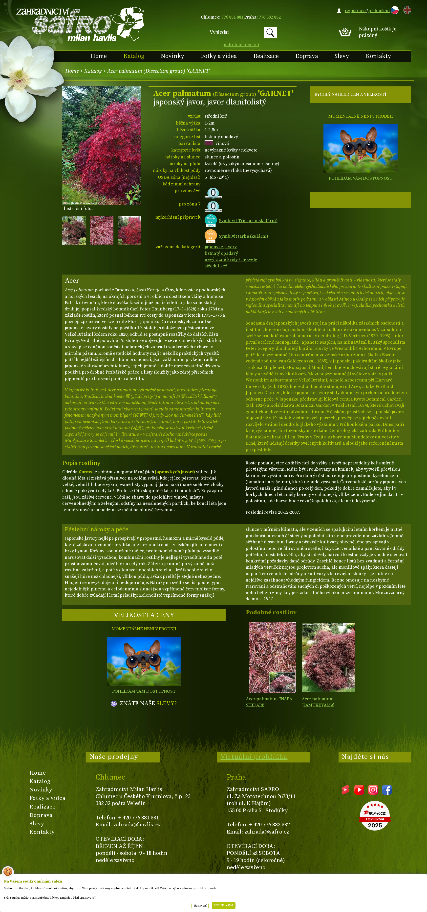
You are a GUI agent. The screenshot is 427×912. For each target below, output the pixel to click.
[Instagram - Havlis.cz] (373, 793)
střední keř (216, 266)
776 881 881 (232, 17)
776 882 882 (270, 17)
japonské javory (221, 247)
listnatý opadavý (221, 253)
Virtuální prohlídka (254, 757)
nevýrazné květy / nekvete (231, 259)
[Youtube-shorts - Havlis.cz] (345, 793)
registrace (355, 11)
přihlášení (379, 11)
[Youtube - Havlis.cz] (359, 793)
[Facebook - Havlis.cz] (387, 793)
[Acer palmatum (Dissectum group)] (272, 657)
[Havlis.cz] (80, 24)
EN (406, 9)
